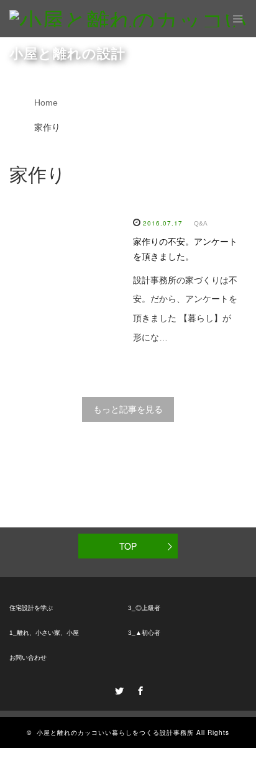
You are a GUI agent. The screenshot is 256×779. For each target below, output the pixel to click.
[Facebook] (138, 689)
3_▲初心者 (144, 632)
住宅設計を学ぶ (31, 607)
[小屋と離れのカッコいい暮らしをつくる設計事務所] (132, 18)
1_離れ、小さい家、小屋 (44, 632)
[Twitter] (117, 689)
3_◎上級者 (144, 607)
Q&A (201, 223)
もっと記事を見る (128, 409)
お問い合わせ (28, 657)
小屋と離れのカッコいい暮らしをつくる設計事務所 (115, 732)
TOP (128, 546)
